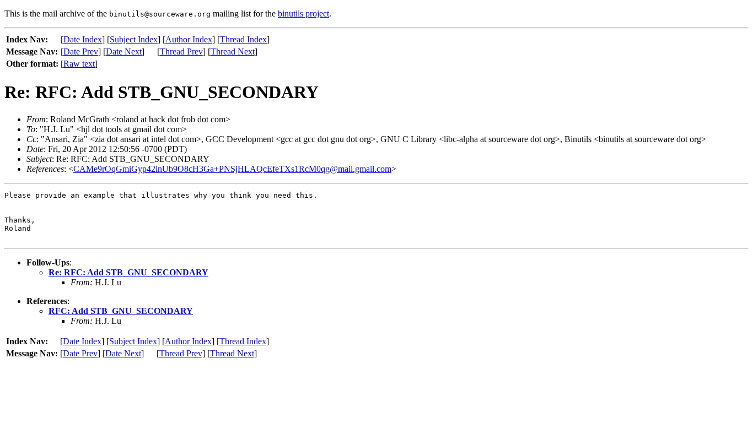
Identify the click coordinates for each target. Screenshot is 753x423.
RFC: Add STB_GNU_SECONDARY (121, 311)
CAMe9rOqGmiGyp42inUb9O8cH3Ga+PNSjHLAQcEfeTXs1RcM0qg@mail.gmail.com (232, 168)
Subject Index (134, 39)
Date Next (124, 51)
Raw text (79, 63)
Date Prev (80, 51)
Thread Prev (181, 51)
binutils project (303, 13)
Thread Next (233, 51)
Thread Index (243, 39)
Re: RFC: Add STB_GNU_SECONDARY (128, 272)
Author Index (188, 39)
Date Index (82, 39)
